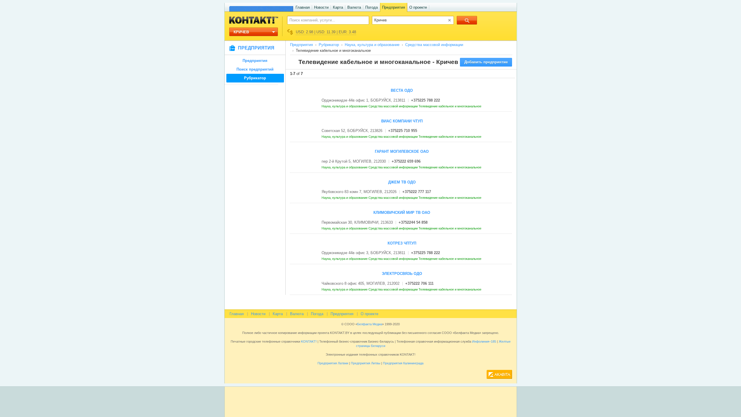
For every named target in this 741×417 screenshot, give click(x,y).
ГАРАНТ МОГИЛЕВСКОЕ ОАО (402, 151)
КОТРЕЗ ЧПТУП (402, 243)
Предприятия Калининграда (403, 363)
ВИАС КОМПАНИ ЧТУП (402, 121)
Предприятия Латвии (333, 363)
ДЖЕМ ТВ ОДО (402, 182)
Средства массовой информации (434, 45)
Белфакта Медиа (369, 324)
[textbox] (325, 20)
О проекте (418, 7)
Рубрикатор (255, 78)
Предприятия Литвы (365, 363)
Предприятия (393, 7)
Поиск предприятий (255, 69)
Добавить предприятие (486, 62)
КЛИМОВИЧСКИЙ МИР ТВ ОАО (401, 212)
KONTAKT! (308, 341)
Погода (371, 7)
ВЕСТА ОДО (402, 90)
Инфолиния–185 (484, 341)
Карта (338, 7)
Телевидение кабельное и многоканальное (450, 106)
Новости (321, 7)
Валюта (354, 7)
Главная (303, 7)
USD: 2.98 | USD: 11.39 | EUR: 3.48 (326, 32)
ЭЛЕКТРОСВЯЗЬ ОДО (402, 273)
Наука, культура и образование (372, 45)
